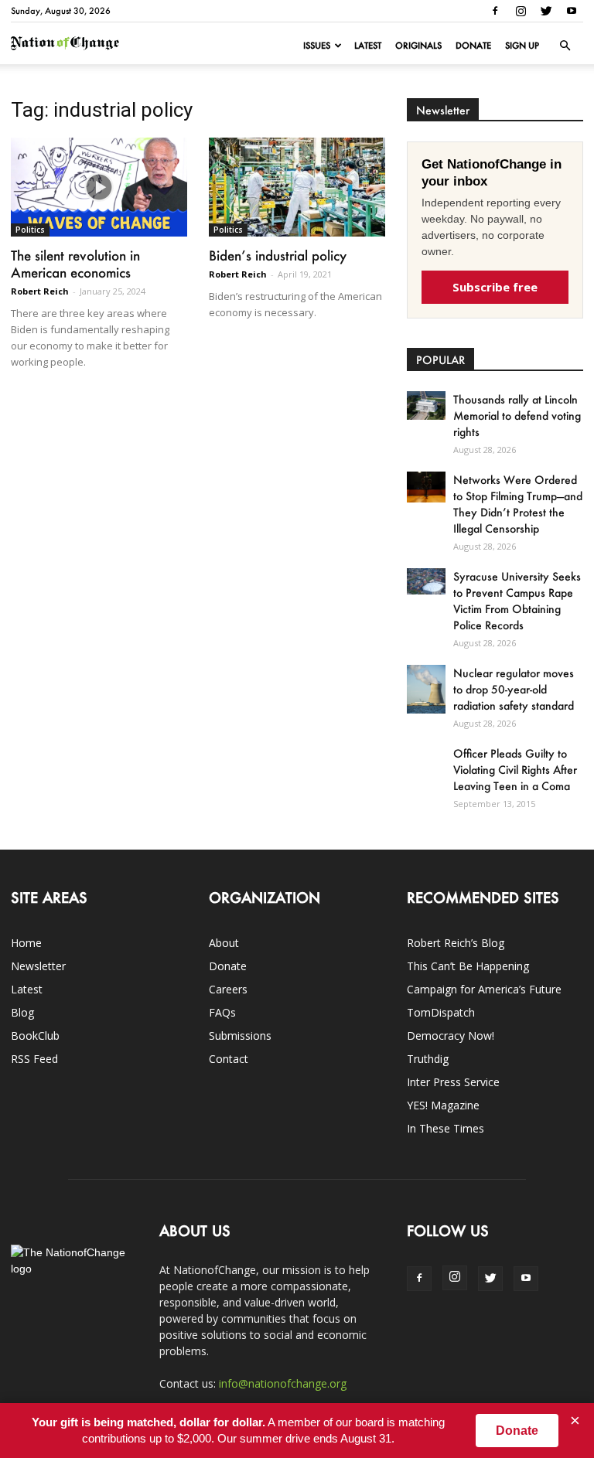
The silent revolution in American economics (75, 264)
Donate (473, 45)
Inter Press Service (453, 1082)
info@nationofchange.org (282, 1383)
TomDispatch (441, 1012)
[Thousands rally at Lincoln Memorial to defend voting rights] (426, 405)
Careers (228, 989)
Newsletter (38, 966)
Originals (418, 45)
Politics (30, 229)
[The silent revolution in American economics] (99, 187)
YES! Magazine (443, 1105)
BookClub (35, 1035)
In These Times (445, 1128)
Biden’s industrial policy (277, 255)
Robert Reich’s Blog (455, 942)
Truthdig (428, 1058)
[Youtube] (571, 11)
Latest (367, 45)
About (224, 942)
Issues (316, 45)
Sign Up (522, 45)
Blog (22, 1012)
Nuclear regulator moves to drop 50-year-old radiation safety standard (513, 689)
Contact (228, 1058)
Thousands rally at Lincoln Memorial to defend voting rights (517, 415)
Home (26, 942)
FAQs (222, 1012)
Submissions (240, 1035)
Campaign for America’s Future (484, 989)
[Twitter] (546, 11)
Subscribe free (495, 287)
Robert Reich (40, 291)
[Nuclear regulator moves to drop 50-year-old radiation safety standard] (426, 689)
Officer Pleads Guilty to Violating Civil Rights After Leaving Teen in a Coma (515, 769)
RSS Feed (34, 1058)
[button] (564, 45)
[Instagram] (520, 11)
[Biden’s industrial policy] (297, 187)
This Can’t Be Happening (468, 966)
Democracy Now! (450, 1035)
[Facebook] (495, 11)
